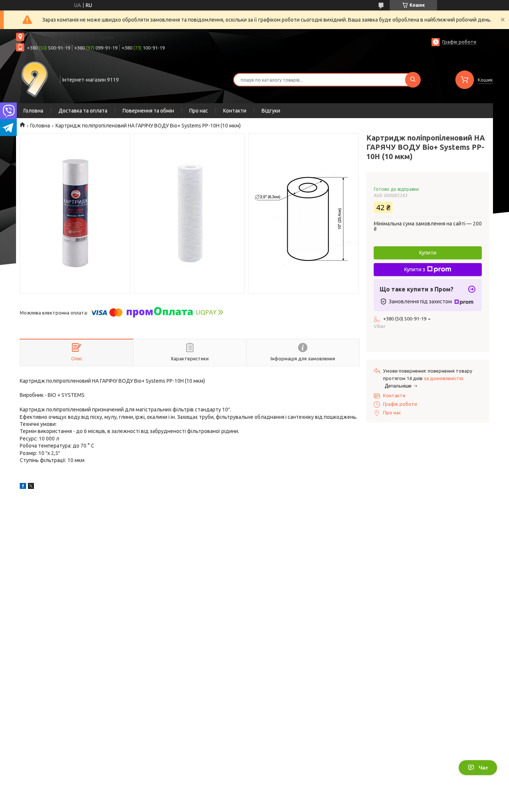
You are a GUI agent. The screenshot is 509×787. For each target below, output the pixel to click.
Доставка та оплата (83, 110)
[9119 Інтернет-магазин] (34, 79)
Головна (33, 110)
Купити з (414, 269)
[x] (31, 487)
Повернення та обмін (148, 110)
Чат (483, 768)
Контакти (234, 110)
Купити (427, 253)
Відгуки (271, 110)
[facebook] (23, 487)
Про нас (198, 110)
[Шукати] (413, 80)
